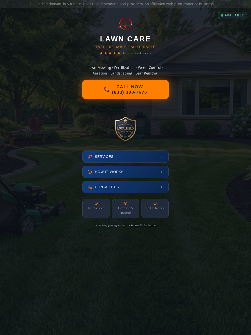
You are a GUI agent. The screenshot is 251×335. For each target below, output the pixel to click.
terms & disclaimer (144, 225)
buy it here (72, 3)
